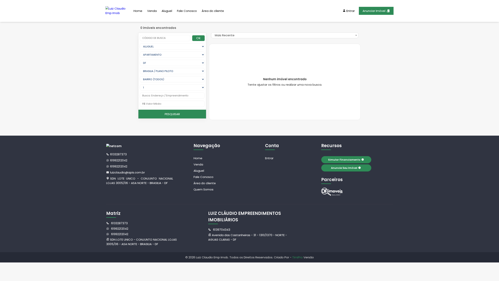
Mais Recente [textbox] (224, 35)
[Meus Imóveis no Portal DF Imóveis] (332, 191)
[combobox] (284, 35)
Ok (198, 38)
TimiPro (297, 257)
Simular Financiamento (344, 160)
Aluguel (167, 11)
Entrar (269, 158)
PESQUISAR (172, 114)
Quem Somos (203, 189)
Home (138, 11)
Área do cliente (213, 11)
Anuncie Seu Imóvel (344, 168)
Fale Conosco (187, 11)
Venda (152, 11)
